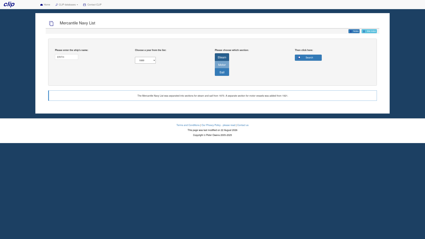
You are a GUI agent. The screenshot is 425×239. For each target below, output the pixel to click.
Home (47, 4)
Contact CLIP (94, 4)
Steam (222, 57)
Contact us (243, 125)
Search (309, 57)
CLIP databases (67, 4)
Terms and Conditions (188, 125)
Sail (221, 72)
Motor (222, 64)
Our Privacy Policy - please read (218, 125)
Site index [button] (371, 31)
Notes (356, 31)
